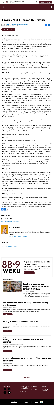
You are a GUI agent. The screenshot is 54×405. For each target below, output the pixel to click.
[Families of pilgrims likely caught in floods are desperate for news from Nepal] (12, 286)
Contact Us (44, 386)
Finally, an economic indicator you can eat (20, 321)
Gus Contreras (9, 24)
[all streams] (52, 7)
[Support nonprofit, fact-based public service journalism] (11, 267)
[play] (4, 7)
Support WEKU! (45, 2)
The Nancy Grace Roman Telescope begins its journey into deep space (25, 303)
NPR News (25, 281)
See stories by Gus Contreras (10, 221)
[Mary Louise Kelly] (4, 229)
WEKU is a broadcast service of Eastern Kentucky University (24, 387)
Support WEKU (34, 389)
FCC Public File (23, 391)
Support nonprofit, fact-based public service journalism (37, 263)
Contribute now (29, 273)
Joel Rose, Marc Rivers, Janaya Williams (10, 344)
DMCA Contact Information (45, 390)
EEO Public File (34, 386)
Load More (27, 377)
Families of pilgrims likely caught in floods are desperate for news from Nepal (36, 286)
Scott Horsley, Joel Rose (7, 324)
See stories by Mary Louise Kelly (18, 236)
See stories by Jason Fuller (9, 246)
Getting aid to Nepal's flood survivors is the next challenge (23, 340)
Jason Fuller (25, 24)
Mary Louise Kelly (17, 24)
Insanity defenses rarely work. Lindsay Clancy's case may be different (27, 359)
